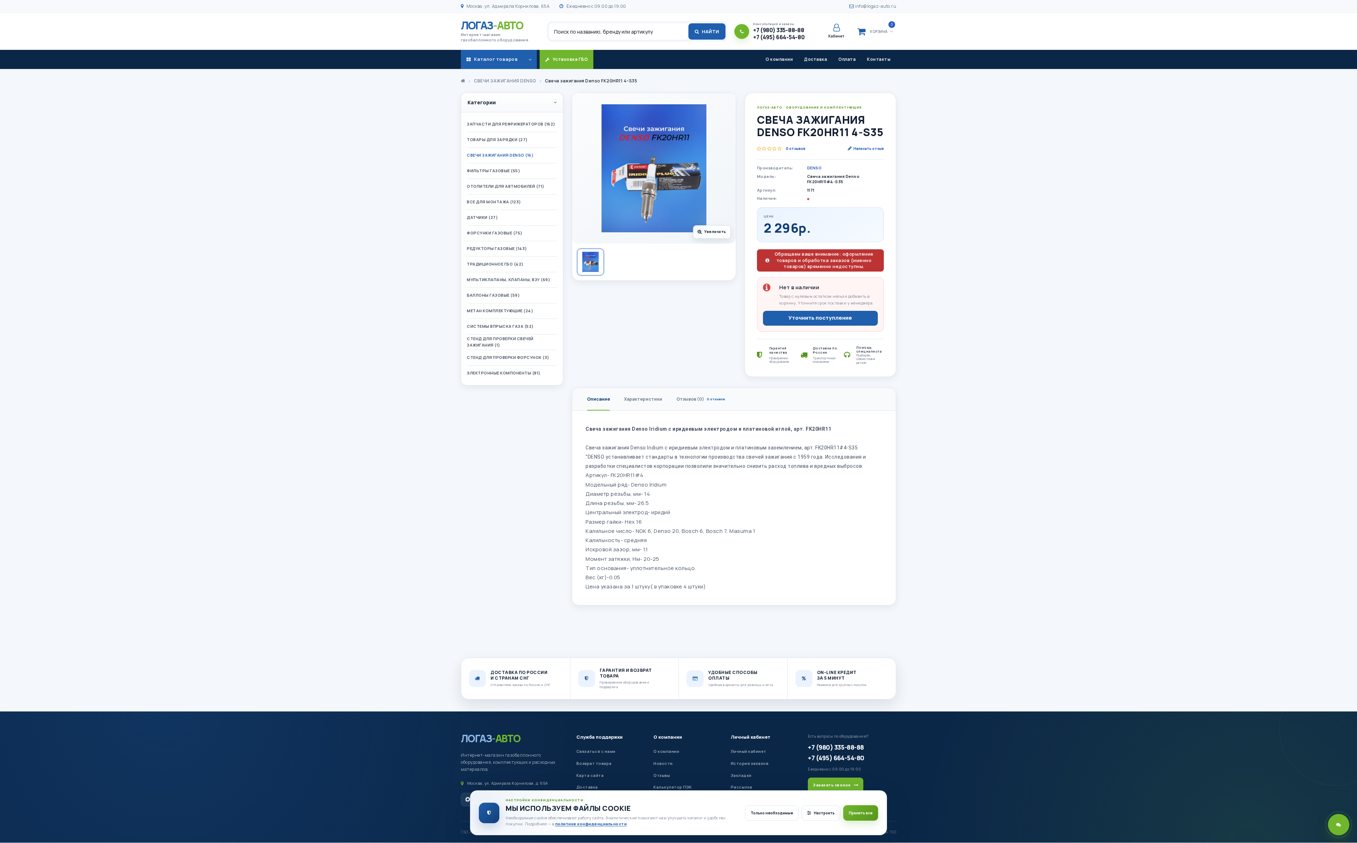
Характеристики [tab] (643, 399)
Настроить (824, 812)
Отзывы (661, 775)
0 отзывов (795, 148)
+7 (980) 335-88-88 (836, 747)
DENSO (814, 167)
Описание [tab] (598, 399)
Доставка (815, 59)
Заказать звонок (832, 784)
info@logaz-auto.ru (875, 6)
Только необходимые (772, 812)
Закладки (741, 775)
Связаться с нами (596, 751)
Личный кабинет (750, 737)
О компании (779, 59)
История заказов (750, 763)
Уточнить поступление (820, 317)
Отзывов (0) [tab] (700, 399)
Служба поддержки (599, 737)
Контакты (879, 59)
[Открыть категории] (530, 59)
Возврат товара (594, 763)
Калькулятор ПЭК (672, 787)
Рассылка (741, 787)
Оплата (847, 59)
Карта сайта (590, 775)
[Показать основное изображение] (590, 262)
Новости (663, 763)
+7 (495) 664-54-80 (836, 758)
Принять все (861, 812)
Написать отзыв (868, 148)
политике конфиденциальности (591, 823)
